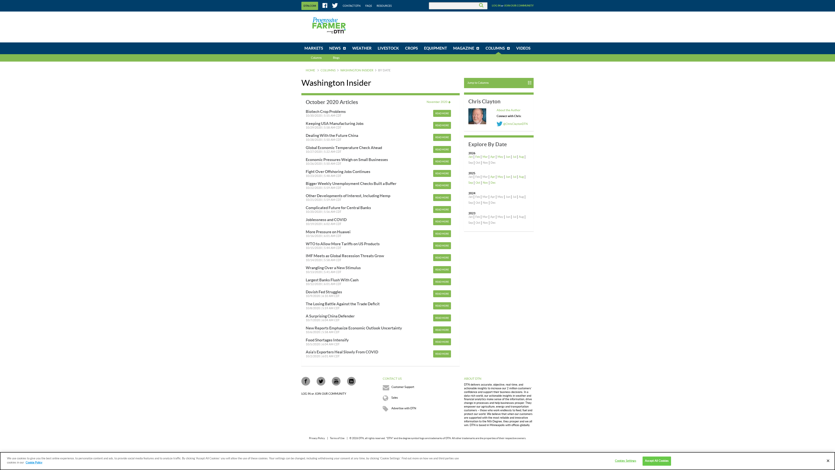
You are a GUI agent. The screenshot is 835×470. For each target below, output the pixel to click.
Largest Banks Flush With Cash (332, 280)
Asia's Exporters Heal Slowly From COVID (342, 352)
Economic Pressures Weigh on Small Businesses (347, 159)
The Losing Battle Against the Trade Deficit (343, 304)
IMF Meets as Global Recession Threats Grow (345, 255)
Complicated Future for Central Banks (338, 207)
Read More (442, 113)
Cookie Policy (34, 462)
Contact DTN (352, 6)
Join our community (519, 5)
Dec (493, 182)
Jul (514, 156)
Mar (485, 156)
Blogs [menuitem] (336, 57)
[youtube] (336, 381)
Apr (492, 156)
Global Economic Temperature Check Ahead (344, 147)
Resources (384, 6)
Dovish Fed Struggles (324, 292)
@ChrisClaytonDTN (515, 124)
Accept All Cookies (657, 460)
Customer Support (402, 387)
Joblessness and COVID (326, 219)
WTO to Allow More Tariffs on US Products (343, 244)
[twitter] (321, 381)
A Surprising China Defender (330, 316)
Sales (394, 397)
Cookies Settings (625, 460)
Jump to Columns (478, 82)
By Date (384, 70)
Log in (496, 5)
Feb (477, 156)
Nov (485, 182)
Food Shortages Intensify (327, 340)
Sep (470, 182)
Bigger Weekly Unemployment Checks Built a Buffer (351, 183)
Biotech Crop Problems (326, 111)
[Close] (828, 460)
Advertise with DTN (403, 408)
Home (310, 70)
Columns (316, 57)
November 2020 (437, 102)
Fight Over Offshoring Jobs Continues (338, 171)
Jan (470, 156)
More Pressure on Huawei (328, 232)
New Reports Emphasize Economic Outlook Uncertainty (354, 328)
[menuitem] (313, 48)
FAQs (368, 6)
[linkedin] (351, 381)
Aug (521, 156)
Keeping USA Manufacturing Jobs (335, 123)
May (500, 156)
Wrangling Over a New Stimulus (333, 267)
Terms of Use (337, 438)
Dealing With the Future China (332, 135)
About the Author (509, 110)
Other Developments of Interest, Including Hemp (348, 195)
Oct (478, 182)
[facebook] (305, 381)
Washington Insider (356, 70)
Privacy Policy (317, 438)
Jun (508, 156)
